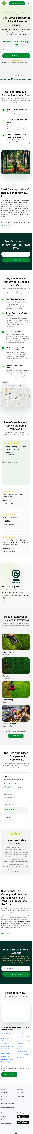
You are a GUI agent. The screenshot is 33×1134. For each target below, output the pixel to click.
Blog (2, 1100)
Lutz (18, 1060)
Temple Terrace (5, 1043)
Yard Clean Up (15, 14)
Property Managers (7, 1104)
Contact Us (21, 1092)
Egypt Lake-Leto (6, 1046)
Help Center (21, 1096)
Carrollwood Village (23, 1036)
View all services (16, 735)
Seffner (19, 1049)
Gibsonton (20, 1043)
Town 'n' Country (22, 1040)
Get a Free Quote (9, 1074)
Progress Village (6, 1062)
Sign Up (3, 1116)
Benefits (4, 1120)
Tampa (3, 1036)
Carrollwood (5, 1053)
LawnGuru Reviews (7, 1107)
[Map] (16, 1011)
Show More (5, 225)
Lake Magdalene (6, 1059)
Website (7, 817)
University (4, 1056)
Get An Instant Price (17, 3)
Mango (19, 1033)
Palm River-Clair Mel (7, 1049)
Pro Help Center (6, 1123)
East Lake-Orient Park (7, 1038)
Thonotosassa (21, 1051)
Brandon (19, 1046)
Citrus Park (4, 1033)
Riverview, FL (21, 12)
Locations (8, 12)
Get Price (15, 56)
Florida (14, 12)
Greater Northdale (22, 1054)
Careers (20, 1100)
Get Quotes (15, 974)
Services (4, 1092)
